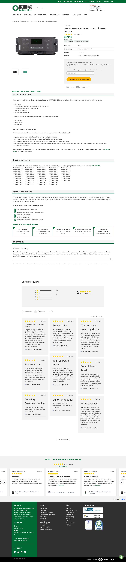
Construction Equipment (47, 514)
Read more (34, 346)
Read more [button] (25, 485)
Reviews (39, 91)
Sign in (106, 1)
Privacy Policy (70, 523)
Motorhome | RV (45, 527)
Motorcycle (43, 521)
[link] (27, 492)
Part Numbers (15, 91)
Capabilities (69, 514)
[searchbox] (28, 311)
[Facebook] (15, 552)
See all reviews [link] (63, 466)
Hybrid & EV (43, 525)
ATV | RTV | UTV (45, 523)
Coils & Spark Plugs (46, 529)
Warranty (33, 91)
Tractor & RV (54, 15)
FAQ (86, 1)
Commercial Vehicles (46, 512)
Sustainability (78, 1)
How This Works (25, 91)
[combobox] (97, 316)
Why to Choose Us (71, 510)
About (59, 1)
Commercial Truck (40, 15)
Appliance (27, 15)
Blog (85, 15)
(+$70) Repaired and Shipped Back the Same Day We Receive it (90, 66)
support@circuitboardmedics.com (24, 532)
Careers (91, 1)
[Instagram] (25, 552)
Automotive (17, 15)
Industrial (66, 15)
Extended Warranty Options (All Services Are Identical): (85, 70)
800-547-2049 (95, 7)
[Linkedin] (21, 552)
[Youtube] (18, 552)
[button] (4, 482)
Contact (98, 1)
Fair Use (68, 525)
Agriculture (43, 517)
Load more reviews (63, 439)
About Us (68, 508)
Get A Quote (77, 15)
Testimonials (67, 1)
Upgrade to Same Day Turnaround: (79, 62)
